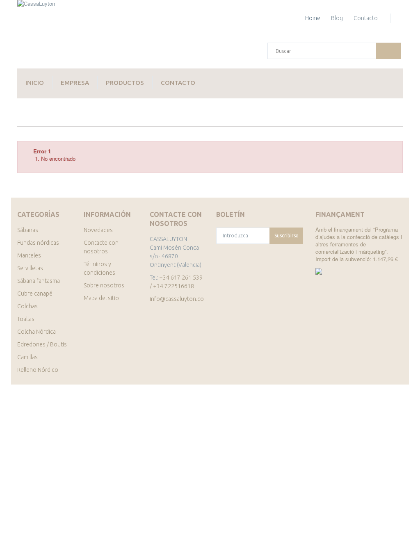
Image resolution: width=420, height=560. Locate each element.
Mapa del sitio (101, 298)
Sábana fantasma (38, 281)
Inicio (34, 82)
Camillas (27, 357)
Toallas (25, 319)
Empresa (75, 82)
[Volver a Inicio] (26, 118)
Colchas (27, 306)
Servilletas (30, 268)
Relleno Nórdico (37, 370)
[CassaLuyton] (74, 34)
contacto (366, 18)
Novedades (98, 230)
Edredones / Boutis (42, 344)
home (312, 18)
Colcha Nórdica (36, 331)
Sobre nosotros (104, 285)
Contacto (178, 82)
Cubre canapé (34, 293)
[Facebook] (219, 299)
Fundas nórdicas (38, 242)
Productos (125, 82)
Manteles (29, 255)
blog (337, 18)
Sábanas (27, 230)
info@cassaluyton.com (179, 299)
